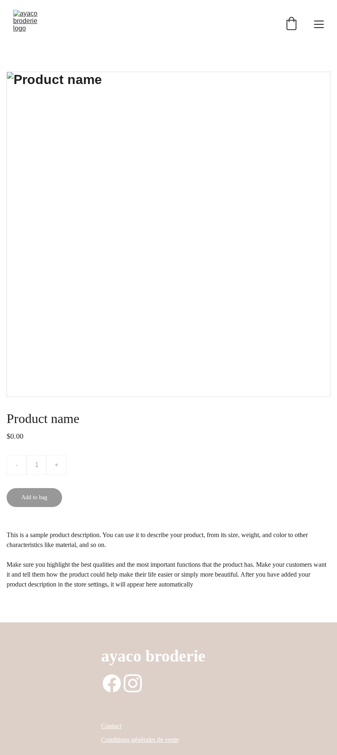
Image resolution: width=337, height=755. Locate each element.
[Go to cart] (291, 24)
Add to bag (34, 497)
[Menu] (319, 24)
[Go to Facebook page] (112, 683)
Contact (111, 725)
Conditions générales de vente (140, 739)
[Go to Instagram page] (133, 683)
